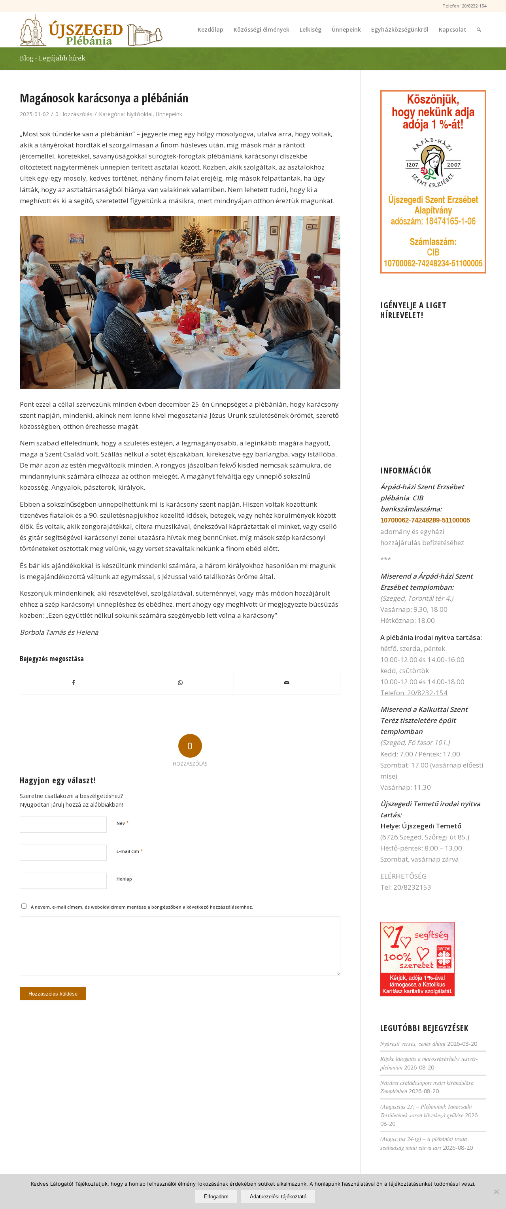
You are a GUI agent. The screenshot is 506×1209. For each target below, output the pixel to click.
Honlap (124, 879)
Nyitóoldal (139, 114)
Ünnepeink (169, 114)
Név (123, 822)
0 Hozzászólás (74, 114)
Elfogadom (216, 1197)
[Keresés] (479, 29)
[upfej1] (91, 29)
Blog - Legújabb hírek (52, 58)
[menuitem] (210, 29)
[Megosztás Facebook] (73, 682)
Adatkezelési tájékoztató (278, 1197)
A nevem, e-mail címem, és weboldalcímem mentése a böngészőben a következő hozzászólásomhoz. (142, 907)
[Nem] (496, 1192)
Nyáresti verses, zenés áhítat (413, 1043)
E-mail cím (130, 850)
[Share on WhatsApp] (180, 682)
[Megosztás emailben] (287, 682)
